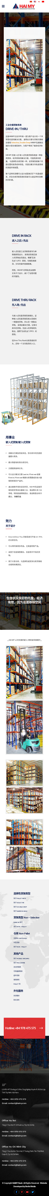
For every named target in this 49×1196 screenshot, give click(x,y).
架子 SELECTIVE (19, 903)
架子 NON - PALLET (20, 927)
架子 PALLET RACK (20, 898)
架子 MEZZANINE (19, 963)
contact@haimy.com (17, 1103)
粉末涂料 (16, 1000)
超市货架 (16, 975)
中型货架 (16, 942)
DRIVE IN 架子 (18, 922)
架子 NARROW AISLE (20, 911)
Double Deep (25, 143)
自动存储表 (17, 967)
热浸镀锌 (16, 996)
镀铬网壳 (16, 980)
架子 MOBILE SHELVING (21, 958)
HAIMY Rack (17, 1183)
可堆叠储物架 (18, 971)
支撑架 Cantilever (20, 938)
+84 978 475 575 (18, 1099)
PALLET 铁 (17, 984)
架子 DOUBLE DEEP (20, 907)
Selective (15, 143)
